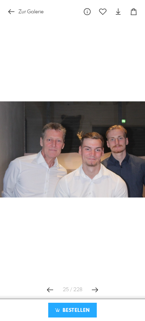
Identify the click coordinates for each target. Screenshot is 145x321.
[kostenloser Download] (118, 11)
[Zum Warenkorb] (134, 11)
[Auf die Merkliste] (103, 11)
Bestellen (75, 310)
